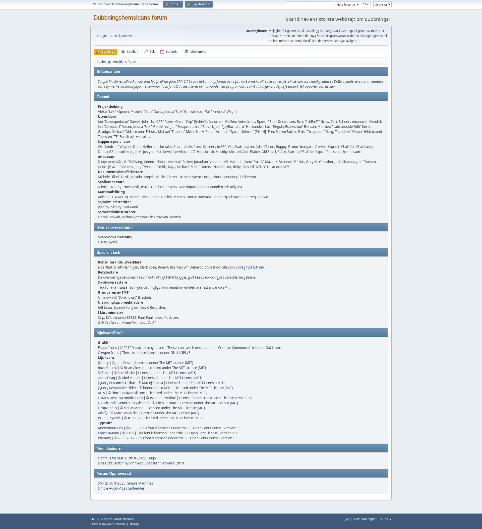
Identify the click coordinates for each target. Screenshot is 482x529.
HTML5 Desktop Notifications (120, 398)
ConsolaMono (108, 433)
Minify (102, 413)
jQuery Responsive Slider (117, 388)
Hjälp (346, 519)
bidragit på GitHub (249, 267)
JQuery (103, 362)
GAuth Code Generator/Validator (123, 403)
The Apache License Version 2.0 (228, 398)
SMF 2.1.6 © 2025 (112, 483)
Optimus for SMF (111, 458)
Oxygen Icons (108, 352)
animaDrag (106, 378)
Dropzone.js (107, 408)
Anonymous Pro (110, 428)
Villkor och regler (364, 519)
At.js (101, 393)
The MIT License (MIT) (176, 362)
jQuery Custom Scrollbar (116, 383)
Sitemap (134, 523)
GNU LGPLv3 (180, 352)
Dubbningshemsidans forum (130, 17)
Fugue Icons (107, 347)
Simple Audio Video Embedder (121, 488)
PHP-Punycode (109, 418)
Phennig (104, 438)
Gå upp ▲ (385, 519)
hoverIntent (107, 367)
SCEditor (104, 373)
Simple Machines (140, 483)
